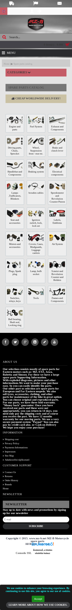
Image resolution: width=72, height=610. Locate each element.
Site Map (9, 455)
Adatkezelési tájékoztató (17, 459)
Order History (11, 480)
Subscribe (36, 526)
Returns (9, 476)
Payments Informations (16, 447)
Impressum (10, 451)
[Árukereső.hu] (43, 545)
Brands (8, 484)
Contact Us (10, 472)
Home (7, 63)
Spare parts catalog (22, 63)
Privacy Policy (12, 443)
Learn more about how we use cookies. (38, 605)
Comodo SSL (24, 553)
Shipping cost (12, 439)
